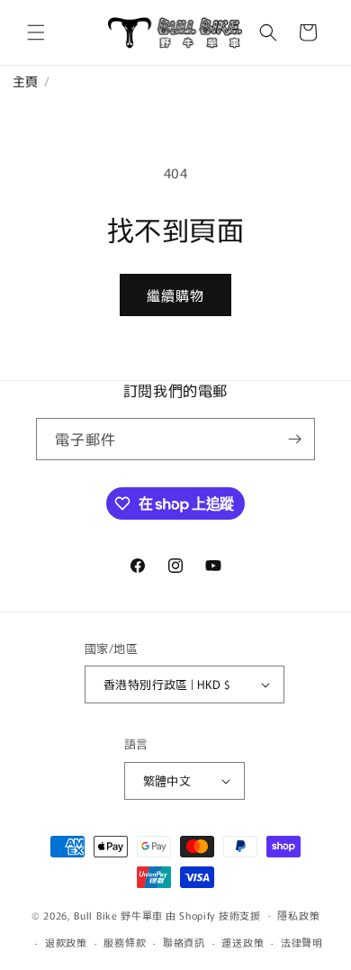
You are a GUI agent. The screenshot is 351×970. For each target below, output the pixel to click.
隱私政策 (298, 915)
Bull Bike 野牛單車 (118, 914)
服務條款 (125, 942)
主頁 (19, 81)
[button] (36, 32)
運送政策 (242, 942)
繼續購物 (175, 295)
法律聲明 (302, 942)
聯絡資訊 (184, 942)
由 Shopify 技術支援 (213, 914)
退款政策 (66, 942)
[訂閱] (294, 439)
